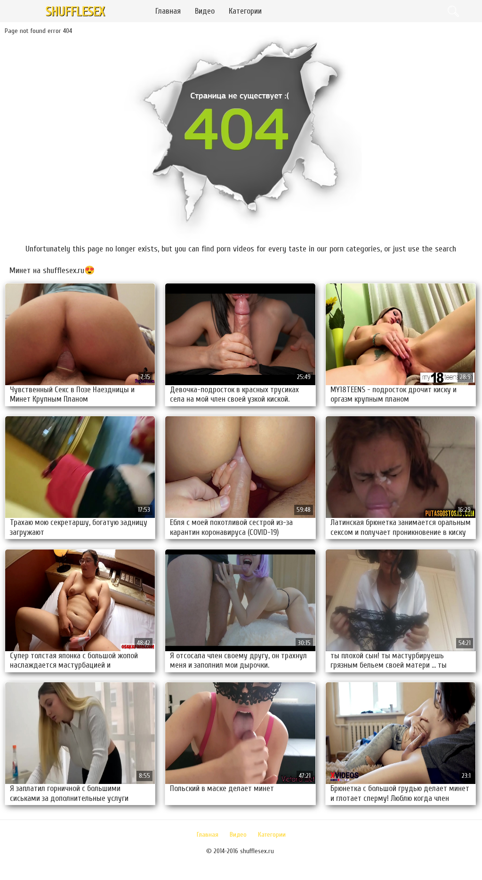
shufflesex (75, 11)
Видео (205, 11)
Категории (245, 11)
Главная (168, 11)
